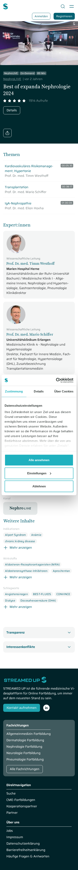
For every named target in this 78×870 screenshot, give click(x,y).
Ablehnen (39, 486)
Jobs (9, 830)
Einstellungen (36, 473)
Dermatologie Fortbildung (25, 740)
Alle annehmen (39, 460)
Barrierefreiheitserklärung (25, 850)
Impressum (14, 837)
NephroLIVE (12, 78)
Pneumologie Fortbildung (25, 759)
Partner (12, 812)
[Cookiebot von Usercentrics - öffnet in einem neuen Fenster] (56, 380)
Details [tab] (39, 391)
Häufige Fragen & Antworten (27, 856)
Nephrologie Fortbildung (24, 746)
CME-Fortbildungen (20, 800)
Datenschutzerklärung (23, 843)
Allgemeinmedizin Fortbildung (28, 733)
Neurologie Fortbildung (23, 753)
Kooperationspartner (21, 806)
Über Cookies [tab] (63, 391)
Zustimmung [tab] (14, 391)
